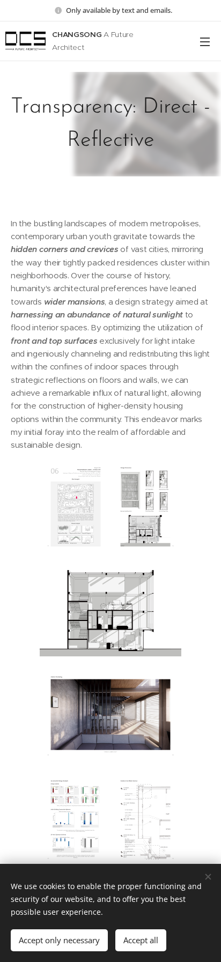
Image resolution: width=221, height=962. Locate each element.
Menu (205, 41)
